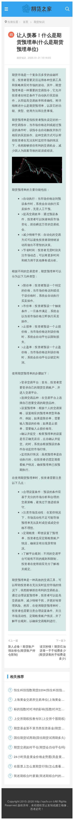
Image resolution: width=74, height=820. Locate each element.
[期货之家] (36, 11)
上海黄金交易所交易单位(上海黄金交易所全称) (42, 699)
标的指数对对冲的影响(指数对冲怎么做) (41, 709)
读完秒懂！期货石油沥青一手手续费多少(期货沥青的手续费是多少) (52, 652)
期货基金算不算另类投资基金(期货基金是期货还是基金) (42, 728)
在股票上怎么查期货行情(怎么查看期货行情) (42, 766)
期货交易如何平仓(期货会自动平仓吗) (39, 747)
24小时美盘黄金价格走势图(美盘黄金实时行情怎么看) (42, 756)
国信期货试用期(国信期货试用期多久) (39, 737)
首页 (25, 22)
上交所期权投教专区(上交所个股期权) (39, 718)
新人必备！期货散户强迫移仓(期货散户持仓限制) (21, 650)
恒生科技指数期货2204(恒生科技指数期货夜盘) (42, 690)
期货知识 (21, 57)
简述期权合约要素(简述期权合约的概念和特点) (42, 776)
